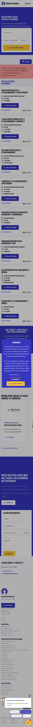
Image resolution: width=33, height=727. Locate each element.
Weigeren (16, 379)
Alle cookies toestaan (16, 384)
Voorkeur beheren (14, 374)
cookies (7, 366)
